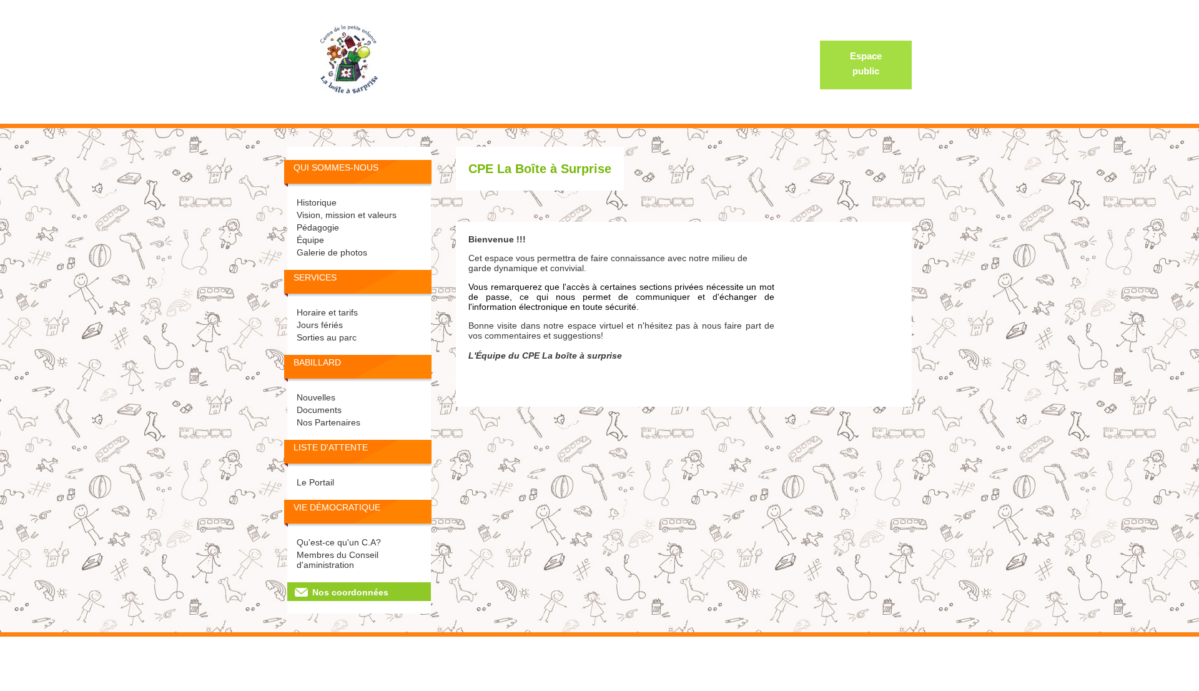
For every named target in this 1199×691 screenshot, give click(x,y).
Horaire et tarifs (327, 312)
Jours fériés (320, 325)
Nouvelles (316, 397)
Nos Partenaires (328, 422)
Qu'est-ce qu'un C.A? (339, 542)
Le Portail (315, 482)
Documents (319, 410)
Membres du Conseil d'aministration (337, 560)
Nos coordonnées (350, 592)
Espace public (866, 63)
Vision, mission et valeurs (347, 215)
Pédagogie (318, 227)
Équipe (310, 240)
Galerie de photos (332, 252)
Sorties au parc (327, 337)
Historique (317, 202)
